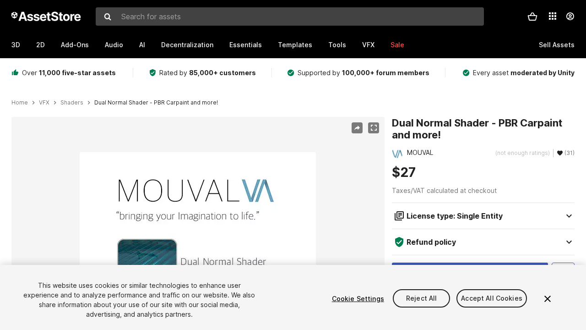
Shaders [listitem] (71, 102)
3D (15, 45)
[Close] (547, 299)
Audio (114, 45)
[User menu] (570, 16)
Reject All (421, 298)
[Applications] (552, 16)
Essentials (245, 45)
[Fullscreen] (373, 127)
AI (142, 45)
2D (40, 45)
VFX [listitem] (44, 102)
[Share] (357, 127)
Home (19, 102)
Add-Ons (75, 45)
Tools (337, 45)
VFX (368, 45)
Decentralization (187, 45)
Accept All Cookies (491, 298)
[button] (532, 16)
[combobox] (290, 16)
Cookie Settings (358, 298)
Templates (295, 45)
